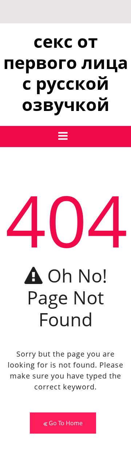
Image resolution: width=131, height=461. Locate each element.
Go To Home (65, 423)
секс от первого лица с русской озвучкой (65, 72)
